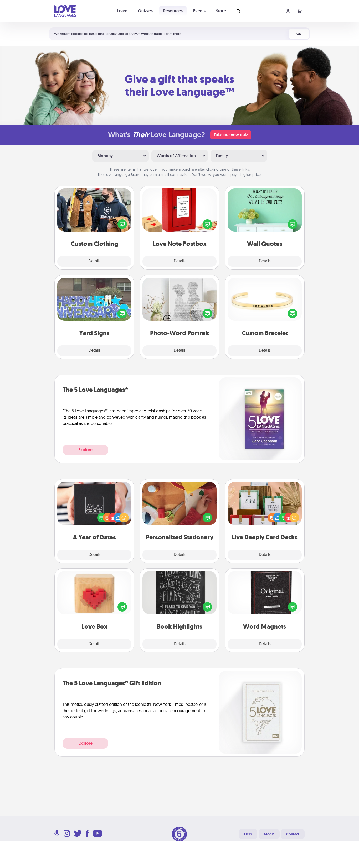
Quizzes (145, 11)
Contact (292, 834)
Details (94, 261)
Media (269, 834)
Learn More (172, 33)
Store (221, 11)
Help (248, 834)
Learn (122, 11)
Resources (173, 11)
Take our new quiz (231, 135)
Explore (85, 450)
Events (199, 11)
